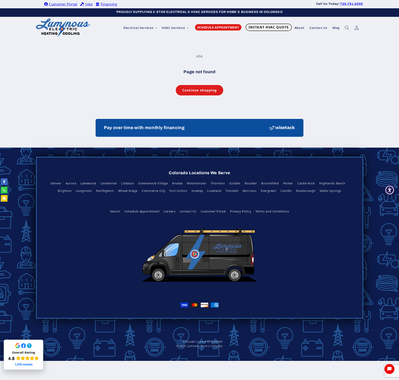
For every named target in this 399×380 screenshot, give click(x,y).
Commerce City (153, 191)
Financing (109, 4)
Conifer (286, 191)
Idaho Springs (330, 191)
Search (115, 211)
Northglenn (105, 191)
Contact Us (188, 211)
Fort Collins (178, 191)
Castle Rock (306, 183)
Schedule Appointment (142, 211)
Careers (169, 211)
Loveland (214, 191)
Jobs (89, 4)
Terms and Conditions (272, 211)
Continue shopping (199, 90)
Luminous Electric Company (205, 346)
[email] (4, 198)
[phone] (4, 190)
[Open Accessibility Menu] (389, 190)
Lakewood (88, 183)
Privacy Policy (240, 211)
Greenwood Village (153, 183)
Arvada (177, 183)
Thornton (218, 183)
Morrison (250, 191)
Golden (234, 183)
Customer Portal (63, 4)
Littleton (127, 183)
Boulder (251, 183)
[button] (140, 27)
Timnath (231, 191)
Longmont (84, 191)
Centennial (108, 183)
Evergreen (268, 191)
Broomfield (270, 183)
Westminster (196, 183)
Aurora (71, 183)
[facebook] (4, 181)
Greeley (197, 191)
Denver (56, 183)
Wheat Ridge (128, 191)
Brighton (64, 191)
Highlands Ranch (332, 183)
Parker (288, 183)
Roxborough (305, 191)
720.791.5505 (351, 3)
